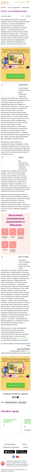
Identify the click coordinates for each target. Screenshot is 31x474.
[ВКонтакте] (13, 397)
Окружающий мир (21, 237)
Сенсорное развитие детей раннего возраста (10, 421)
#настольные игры (11, 402)
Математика (5, 237)
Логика (5, 250)
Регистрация (21, 2)
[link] (3, 7)
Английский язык (13, 250)
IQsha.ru (27, 351)
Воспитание (25, 7)
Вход (16, 2)
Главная (3, 7)
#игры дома (22, 402)
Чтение (13, 237)
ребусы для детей (22, 338)
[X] (18, 397)
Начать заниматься (15, 76)
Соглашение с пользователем (11, 447)
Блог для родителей (14, 7)
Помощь (24, 444)
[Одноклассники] (16, 397)
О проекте (25, 447)
